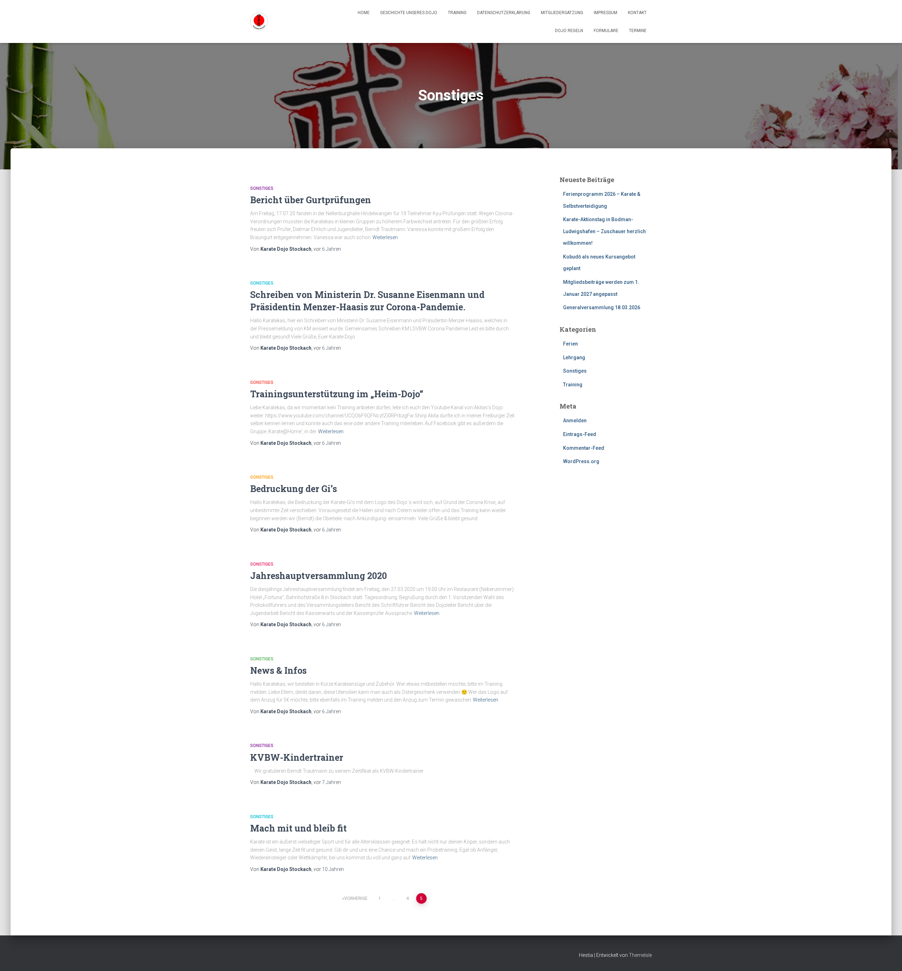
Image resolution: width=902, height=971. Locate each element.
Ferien (570, 344)
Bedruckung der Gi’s (293, 488)
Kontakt (637, 12)
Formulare (606, 30)
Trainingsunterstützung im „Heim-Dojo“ (336, 394)
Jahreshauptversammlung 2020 (318, 575)
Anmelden (575, 420)
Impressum (605, 12)
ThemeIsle (640, 955)
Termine (638, 30)
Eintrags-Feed (579, 434)
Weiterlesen (385, 237)
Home (364, 12)
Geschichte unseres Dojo (408, 12)
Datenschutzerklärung (503, 12)
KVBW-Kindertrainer (296, 757)
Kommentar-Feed (583, 448)
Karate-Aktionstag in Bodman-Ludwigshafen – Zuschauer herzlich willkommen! (604, 231)
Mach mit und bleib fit (298, 828)
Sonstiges (261, 188)
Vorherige (355, 898)
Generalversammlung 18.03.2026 (601, 307)
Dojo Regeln (569, 30)
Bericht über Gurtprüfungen (310, 200)
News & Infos (278, 670)
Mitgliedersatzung (562, 12)
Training (457, 12)
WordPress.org (581, 461)
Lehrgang (574, 357)
